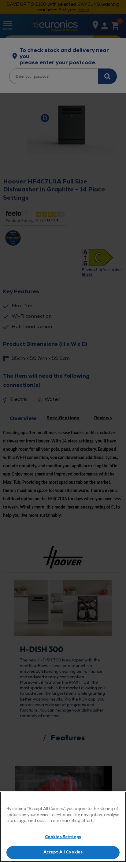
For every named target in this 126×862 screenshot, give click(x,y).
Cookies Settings (63, 836)
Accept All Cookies (63, 852)
